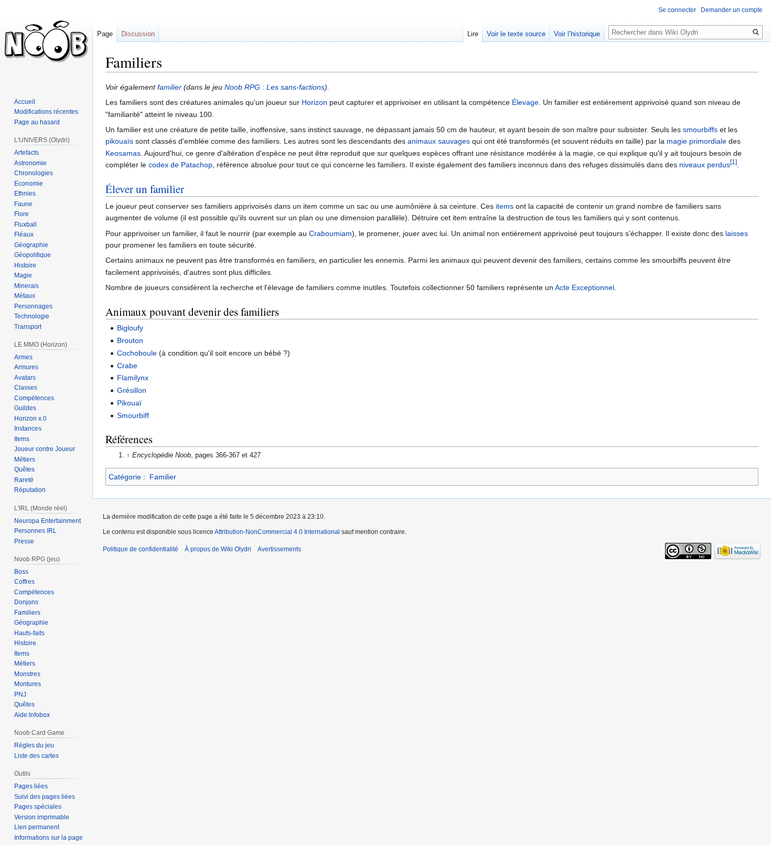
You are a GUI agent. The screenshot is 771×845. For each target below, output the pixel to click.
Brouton (130, 340)
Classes (25, 387)
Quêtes (24, 469)
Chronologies (33, 173)
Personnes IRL (35, 530)
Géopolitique (32, 255)
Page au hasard (37, 122)
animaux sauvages (439, 141)
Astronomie (30, 163)
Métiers (24, 459)
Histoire (25, 265)
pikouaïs (119, 141)
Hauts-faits (29, 633)
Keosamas (123, 153)
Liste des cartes (36, 756)
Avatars (25, 377)
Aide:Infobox (32, 715)
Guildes (25, 408)
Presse (24, 541)
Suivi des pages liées (44, 796)
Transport (27, 326)
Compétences (34, 398)
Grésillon (131, 390)
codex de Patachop (180, 165)
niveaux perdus (704, 165)
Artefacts (26, 152)
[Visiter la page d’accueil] (46, 42)
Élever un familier (144, 188)
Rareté (24, 480)
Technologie (31, 316)
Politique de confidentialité (140, 549)
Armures (26, 367)
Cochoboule (137, 353)
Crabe (127, 365)
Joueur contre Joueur (44, 449)
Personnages (33, 306)
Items (21, 439)
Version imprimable (41, 817)
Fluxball (25, 224)
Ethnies (25, 193)
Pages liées (31, 786)
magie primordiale (696, 141)
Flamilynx (132, 377)
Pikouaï (129, 403)
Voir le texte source (516, 34)
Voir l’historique (577, 34)
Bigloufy (130, 328)
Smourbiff (133, 415)
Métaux (24, 296)
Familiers (27, 612)
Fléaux (24, 234)
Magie (23, 275)
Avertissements (279, 549)
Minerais (26, 286)
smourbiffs (700, 129)
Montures (27, 684)
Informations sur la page (48, 837)
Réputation (30, 490)
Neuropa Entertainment (47, 521)
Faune (23, 204)
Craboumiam (330, 233)
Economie (28, 183)
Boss (21, 571)
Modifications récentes (46, 111)
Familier (162, 477)
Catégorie (125, 477)
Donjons (26, 602)
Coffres (24, 581)
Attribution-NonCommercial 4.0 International (277, 532)
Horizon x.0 (30, 418)
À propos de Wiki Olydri (218, 549)
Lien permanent (36, 827)
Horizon (314, 102)
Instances (27, 428)
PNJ (20, 694)
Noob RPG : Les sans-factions (274, 87)
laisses (736, 233)
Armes (23, 357)
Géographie (31, 245)
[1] (733, 162)
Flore (21, 214)
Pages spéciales (37, 806)
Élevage (525, 102)
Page (105, 34)
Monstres (27, 674)
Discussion (138, 34)
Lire (472, 34)
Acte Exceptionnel (584, 287)
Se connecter (677, 10)
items (504, 206)
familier (169, 87)
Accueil (24, 101)
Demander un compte (732, 10)
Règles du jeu (34, 745)
